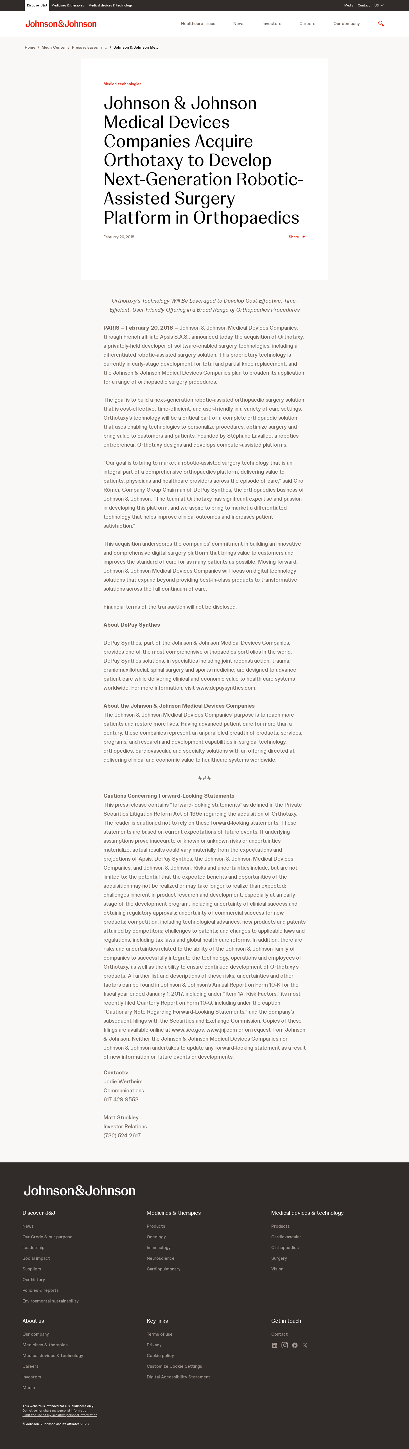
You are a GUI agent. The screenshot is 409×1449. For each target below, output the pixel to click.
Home (30, 47)
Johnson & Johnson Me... (136, 47)
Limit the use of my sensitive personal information (59, 1415)
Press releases (85, 47)
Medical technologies (122, 83)
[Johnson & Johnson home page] (61, 23)
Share (294, 236)
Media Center (54, 47)
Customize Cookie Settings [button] (174, 1366)
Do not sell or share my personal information (55, 1410)
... (106, 47)
